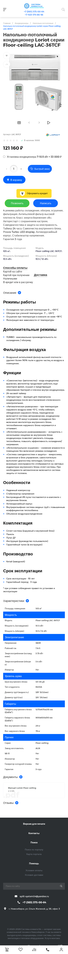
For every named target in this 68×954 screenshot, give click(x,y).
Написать (45, 203)
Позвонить (17, 203)
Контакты (34, 833)
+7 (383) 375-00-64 (34, 11)
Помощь (34, 863)
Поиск (34, 842)
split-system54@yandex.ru (34, 896)
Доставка (40, 274)
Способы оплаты (15, 267)
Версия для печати (34, 823)
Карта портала (34, 854)
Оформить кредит (37, 193)
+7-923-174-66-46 (34, 14)
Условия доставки (34, 875)
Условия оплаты (34, 870)
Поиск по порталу (34, 849)
